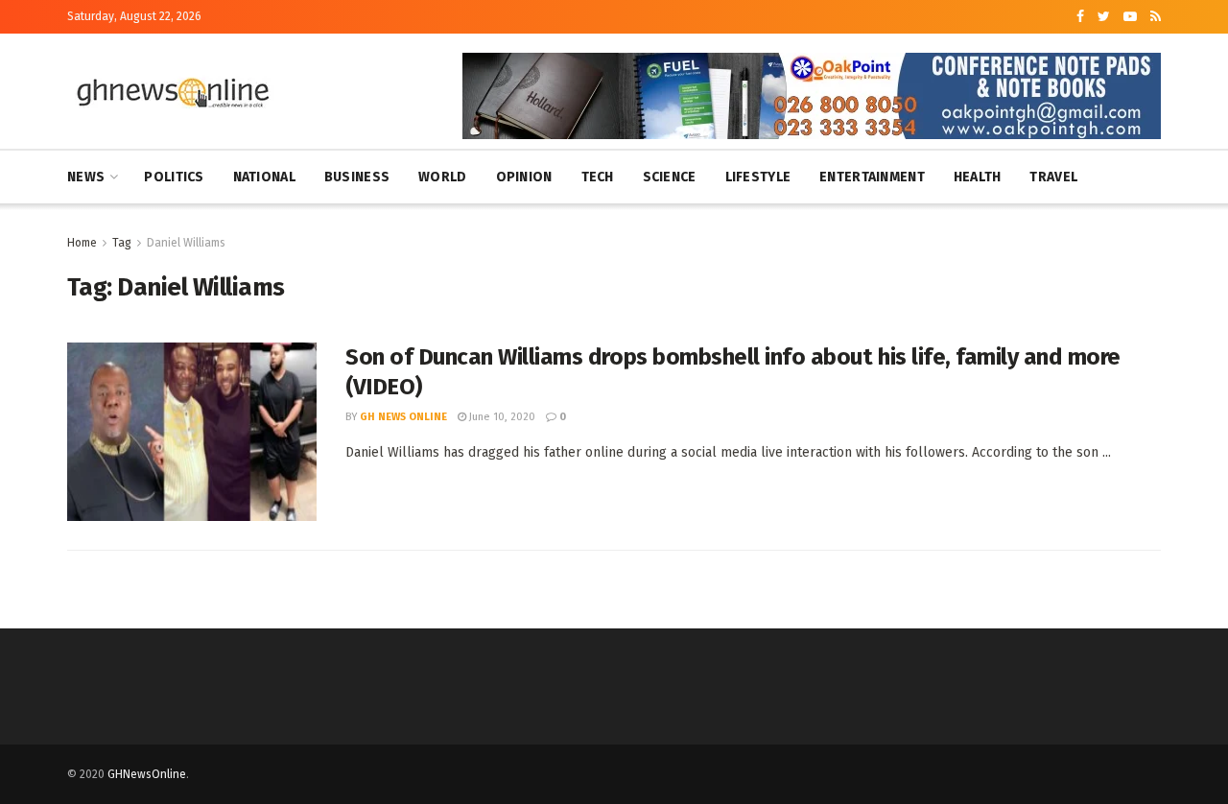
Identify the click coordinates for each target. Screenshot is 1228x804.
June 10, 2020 (500, 417)
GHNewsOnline (146, 774)
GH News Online (403, 417)
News (86, 177)
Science (670, 177)
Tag (121, 242)
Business (357, 177)
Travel (1053, 177)
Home (82, 242)
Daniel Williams (186, 242)
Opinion (524, 177)
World (442, 177)
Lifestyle (758, 177)
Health (978, 177)
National (264, 177)
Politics (173, 177)
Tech (597, 177)
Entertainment (872, 177)
